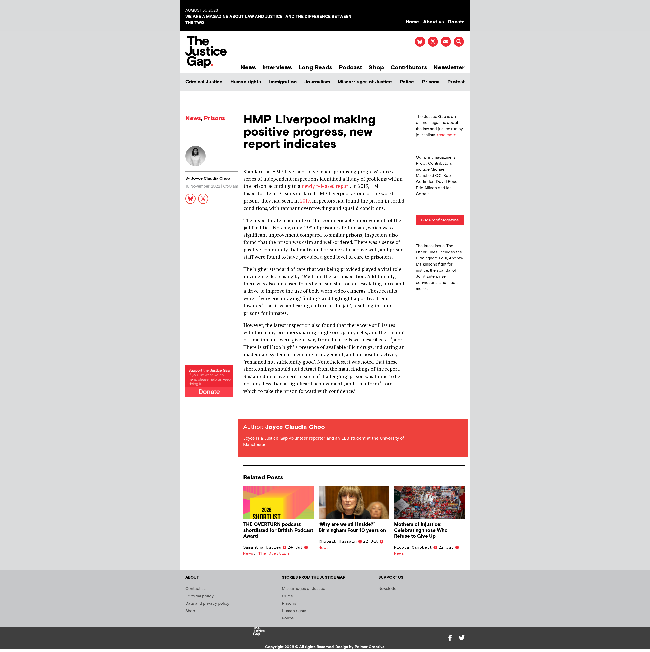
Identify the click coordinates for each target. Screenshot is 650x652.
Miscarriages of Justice (365, 82)
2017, (305, 200)
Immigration (283, 82)
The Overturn (273, 553)
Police (407, 82)
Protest (456, 82)
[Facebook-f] (450, 638)
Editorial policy (199, 596)
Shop (376, 67)
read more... (448, 135)
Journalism (317, 82)
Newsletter (449, 67)
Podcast (350, 67)
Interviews (277, 67)
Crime (287, 596)
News (248, 67)
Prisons (431, 82)
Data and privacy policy (207, 603)
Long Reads (315, 67)
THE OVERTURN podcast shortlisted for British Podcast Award (278, 530)
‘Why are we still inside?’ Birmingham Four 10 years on (352, 527)
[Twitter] (462, 638)
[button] (459, 42)
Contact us (195, 589)
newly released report (326, 186)
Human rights (245, 82)
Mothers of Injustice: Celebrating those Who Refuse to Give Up (421, 530)
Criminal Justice (203, 82)
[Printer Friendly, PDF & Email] (247, 409)
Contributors (408, 67)
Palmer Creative (370, 647)
